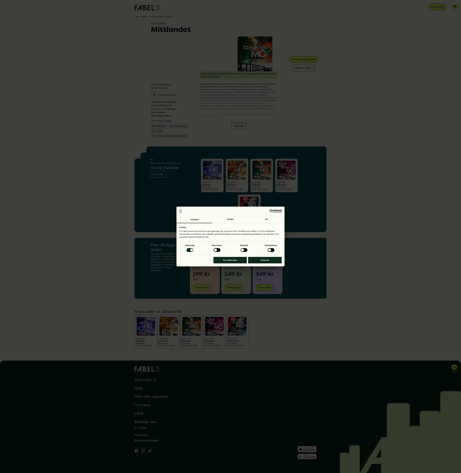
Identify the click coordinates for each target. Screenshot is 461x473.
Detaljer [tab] (230, 219)
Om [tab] (266, 219)
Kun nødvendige (230, 260)
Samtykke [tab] (194, 220)
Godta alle (265, 260)
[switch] (217, 250)
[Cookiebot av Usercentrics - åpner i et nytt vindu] (271, 211)
